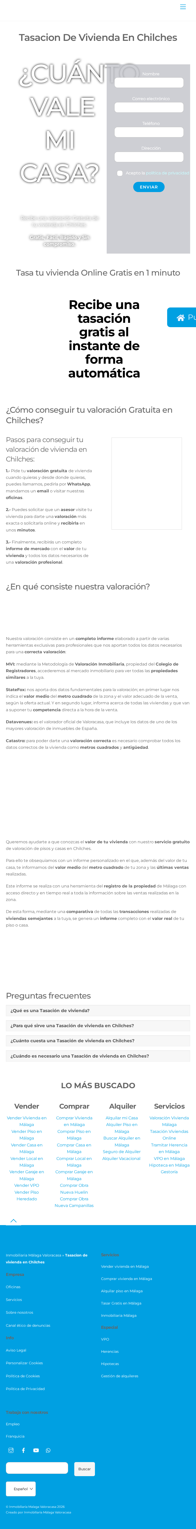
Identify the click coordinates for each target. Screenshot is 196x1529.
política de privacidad (167, 173)
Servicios (14, 1299)
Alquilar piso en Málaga (122, 1291)
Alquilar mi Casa (122, 1118)
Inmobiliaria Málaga (119, 1315)
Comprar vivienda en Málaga (126, 1278)
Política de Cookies (23, 1376)
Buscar (84, 1469)
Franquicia (15, 1436)
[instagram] (11, 1450)
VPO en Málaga (169, 1158)
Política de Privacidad (25, 1388)
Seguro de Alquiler (122, 1151)
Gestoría (169, 1171)
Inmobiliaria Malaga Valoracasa (32, 1507)
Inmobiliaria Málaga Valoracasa (33, 1255)
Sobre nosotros (19, 1312)
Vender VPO (26, 1185)
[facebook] (23, 1450)
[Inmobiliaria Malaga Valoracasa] (31, 14)
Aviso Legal (16, 1350)
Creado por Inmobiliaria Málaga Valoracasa (38, 1512)
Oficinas (13, 1287)
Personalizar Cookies (24, 1363)
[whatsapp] (48, 1450)
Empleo (13, 1424)
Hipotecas (110, 1363)
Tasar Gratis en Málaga (121, 1303)
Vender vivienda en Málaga (125, 1266)
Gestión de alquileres (119, 1376)
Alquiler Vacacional (121, 1158)
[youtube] (36, 1450)
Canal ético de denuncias (28, 1325)
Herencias (110, 1351)
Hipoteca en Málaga (169, 1165)
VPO (105, 1339)
